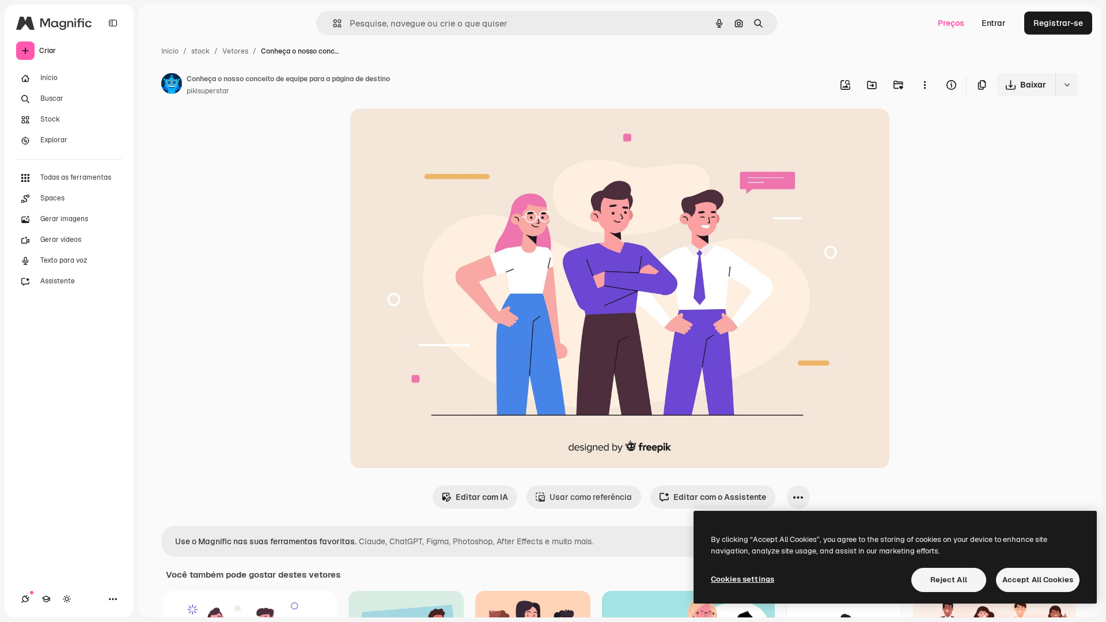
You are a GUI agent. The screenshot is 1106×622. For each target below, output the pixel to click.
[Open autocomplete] (333, 23)
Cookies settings (742, 579)
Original (424, 131)
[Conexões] (25, 599)
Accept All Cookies (1037, 580)
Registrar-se (1058, 23)
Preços (951, 23)
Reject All (948, 580)
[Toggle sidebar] (113, 23)
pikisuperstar (208, 91)
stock (200, 51)
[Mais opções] (924, 84)
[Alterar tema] (67, 599)
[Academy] (46, 599)
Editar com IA (482, 497)
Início (170, 51)
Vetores (235, 51)
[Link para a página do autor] (171, 85)
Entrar (994, 23)
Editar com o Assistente (719, 497)
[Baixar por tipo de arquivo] (1066, 84)
